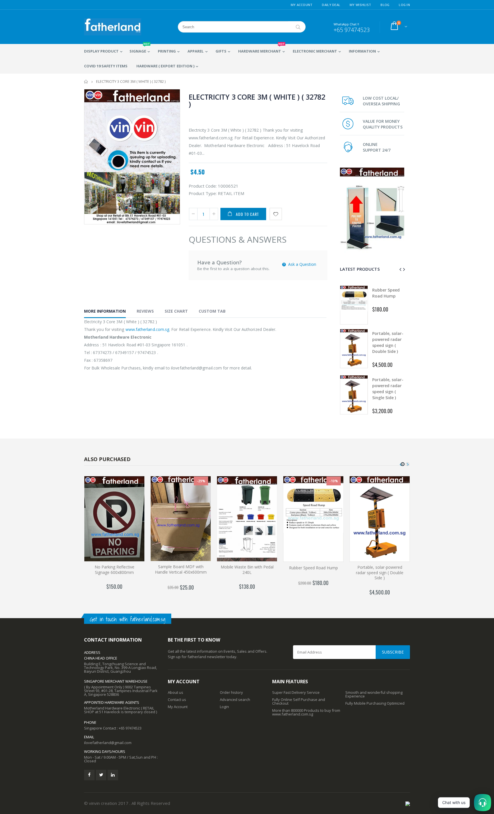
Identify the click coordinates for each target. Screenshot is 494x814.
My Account (302, 5)
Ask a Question (301, 264)
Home (86, 81)
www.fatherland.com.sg (147, 329)
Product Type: (203, 193)
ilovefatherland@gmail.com (108, 742)
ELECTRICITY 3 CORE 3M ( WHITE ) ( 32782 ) (257, 100)
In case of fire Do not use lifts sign (387, 388)
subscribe (393, 652)
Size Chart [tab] (176, 311)
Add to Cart (247, 214)
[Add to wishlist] (276, 214)
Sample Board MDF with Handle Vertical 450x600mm (181, 569)
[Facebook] (89, 775)
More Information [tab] (105, 311)
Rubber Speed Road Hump (313, 567)
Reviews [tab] (145, 311)
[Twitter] (101, 775)
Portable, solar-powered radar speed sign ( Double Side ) (379, 572)
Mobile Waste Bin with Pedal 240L (247, 569)
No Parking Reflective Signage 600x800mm (114, 569)
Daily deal (331, 5)
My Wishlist (360, 5)
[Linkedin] (112, 775)
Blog (385, 5)
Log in (404, 5)
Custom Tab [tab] (212, 311)
